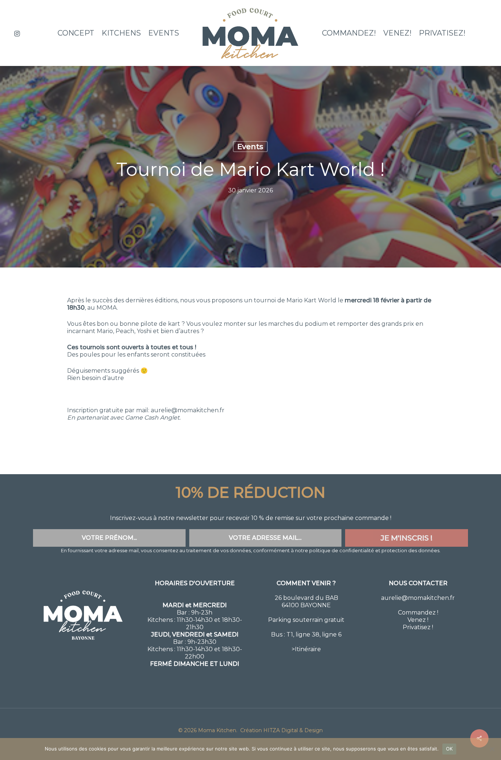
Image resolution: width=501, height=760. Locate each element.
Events (250, 146)
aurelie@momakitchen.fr (418, 597)
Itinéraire (308, 649)
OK (449, 749)
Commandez (417, 612)
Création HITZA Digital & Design (281, 730)
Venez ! (417, 619)
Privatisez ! (418, 627)
